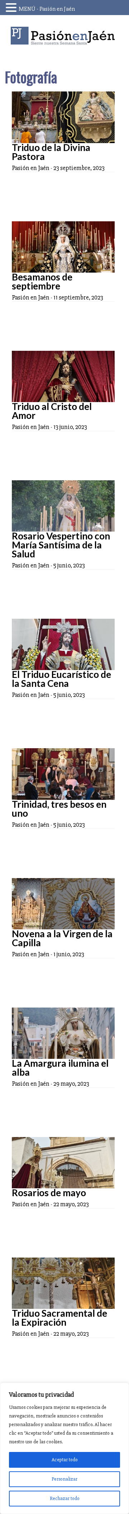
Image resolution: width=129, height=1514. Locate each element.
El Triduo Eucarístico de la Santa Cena (61, 679)
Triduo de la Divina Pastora (51, 152)
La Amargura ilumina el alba (60, 1067)
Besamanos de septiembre (42, 281)
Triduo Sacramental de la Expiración (59, 1317)
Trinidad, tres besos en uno (59, 808)
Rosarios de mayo (49, 1192)
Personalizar (64, 1479)
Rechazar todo (65, 1498)
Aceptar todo (65, 1460)
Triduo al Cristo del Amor (52, 411)
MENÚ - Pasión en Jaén (47, 9)
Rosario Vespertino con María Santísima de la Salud (61, 545)
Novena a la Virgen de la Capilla (62, 938)
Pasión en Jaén (64, 35)
